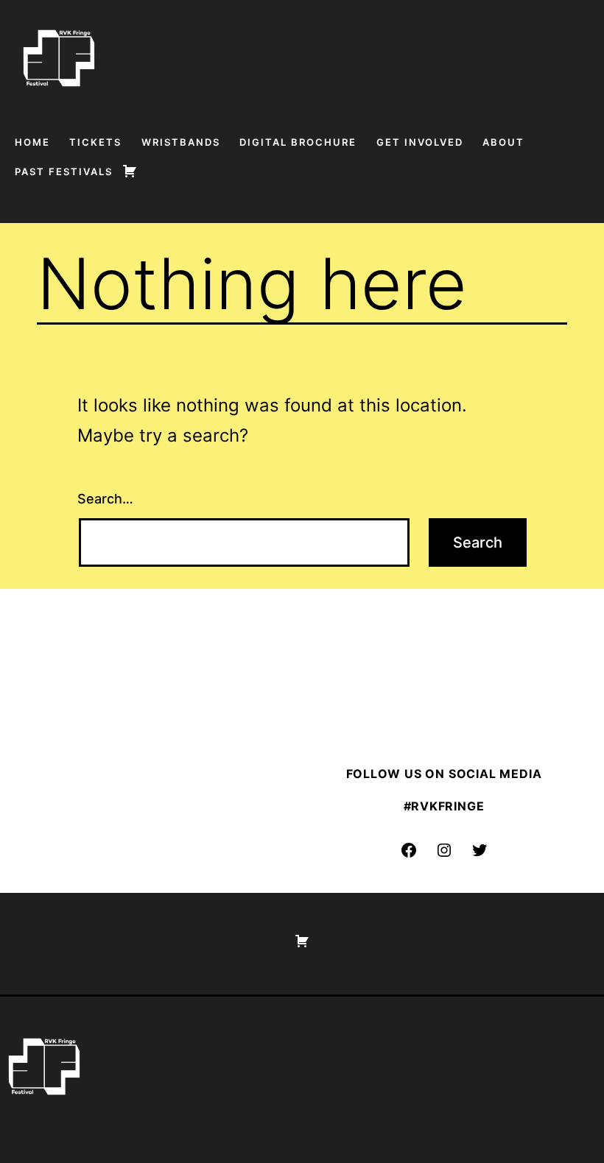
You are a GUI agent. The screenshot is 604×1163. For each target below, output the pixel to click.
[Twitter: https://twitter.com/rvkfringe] (479, 850)
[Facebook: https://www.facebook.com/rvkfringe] (409, 850)
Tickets (95, 142)
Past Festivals (64, 171)
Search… (105, 498)
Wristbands (180, 142)
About (503, 142)
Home (32, 142)
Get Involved (419, 142)
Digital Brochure (298, 142)
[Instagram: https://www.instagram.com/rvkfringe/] (444, 850)
